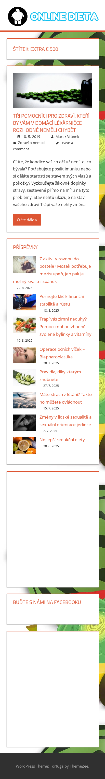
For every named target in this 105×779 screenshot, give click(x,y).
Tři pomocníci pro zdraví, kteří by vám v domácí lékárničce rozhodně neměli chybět (51, 123)
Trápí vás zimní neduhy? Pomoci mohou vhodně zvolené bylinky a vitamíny (65, 326)
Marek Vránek (67, 136)
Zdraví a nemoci (31, 142)
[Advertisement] (52, 528)
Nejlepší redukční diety (62, 439)
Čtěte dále (25, 219)
